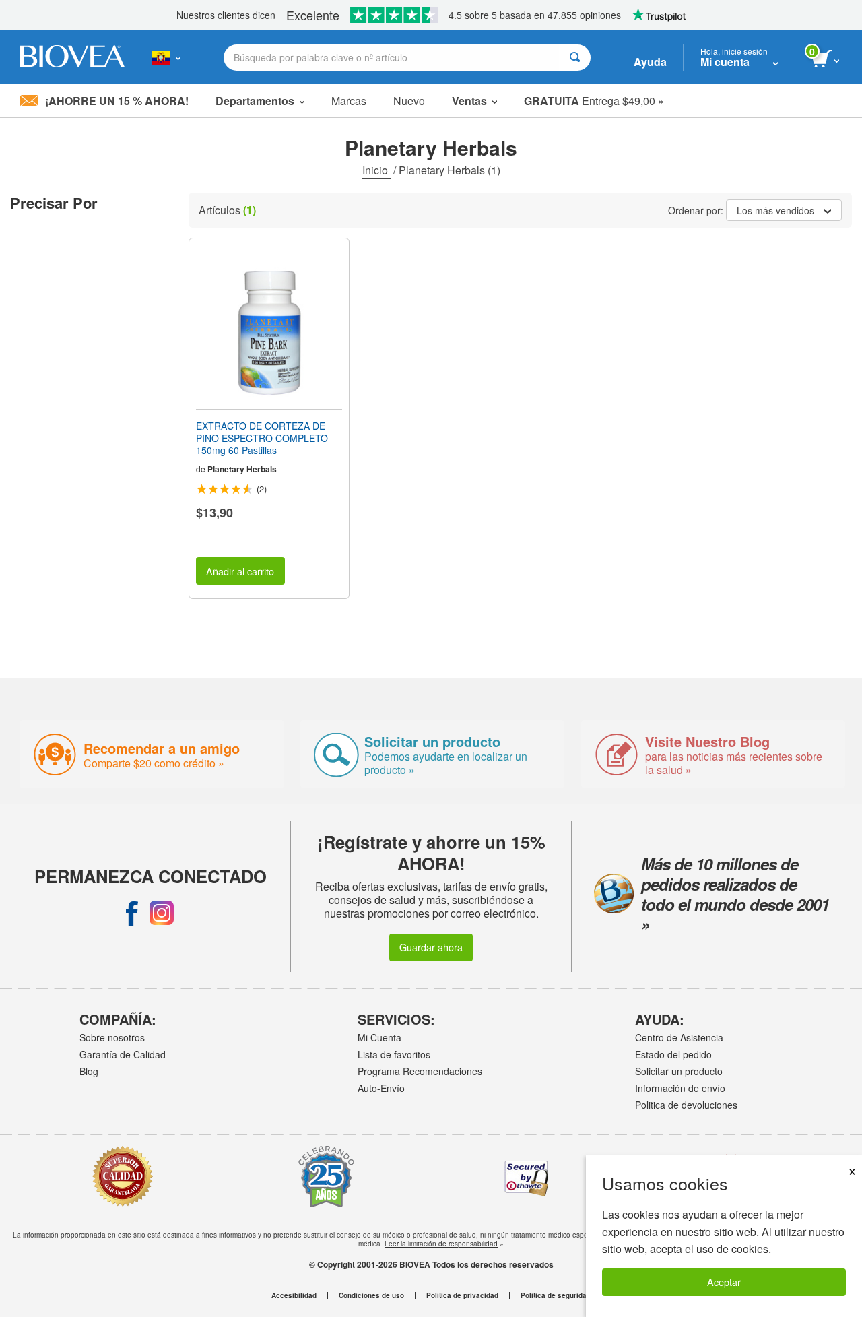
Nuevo (409, 100)
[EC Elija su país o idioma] (166, 57)
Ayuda (650, 61)
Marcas (348, 100)
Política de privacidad (462, 1295)
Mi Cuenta (379, 1037)
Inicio (376, 170)
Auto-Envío (381, 1088)
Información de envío (680, 1088)
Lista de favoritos (394, 1054)
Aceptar (724, 1282)
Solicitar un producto (679, 1071)
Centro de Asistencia (679, 1037)
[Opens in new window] (132, 913)
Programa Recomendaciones (420, 1071)
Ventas (469, 100)
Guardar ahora (431, 947)
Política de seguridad (556, 1295)
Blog (88, 1071)
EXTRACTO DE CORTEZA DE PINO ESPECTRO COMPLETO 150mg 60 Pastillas (262, 438)
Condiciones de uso (371, 1295)
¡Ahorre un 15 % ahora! (117, 100)
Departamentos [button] (255, 100)
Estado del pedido (673, 1054)
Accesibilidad (294, 1295)
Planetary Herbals (242, 469)
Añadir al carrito (240, 571)
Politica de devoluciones (686, 1105)
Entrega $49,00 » (594, 100)
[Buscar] (575, 57)
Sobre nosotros (112, 1037)
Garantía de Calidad (122, 1054)
